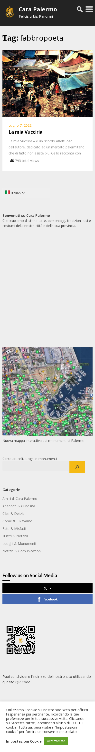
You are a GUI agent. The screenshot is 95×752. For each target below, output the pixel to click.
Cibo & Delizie (13, 513)
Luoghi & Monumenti (19, 543)
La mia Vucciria (25, 132)
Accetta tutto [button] (56, 741)
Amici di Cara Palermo (19, 498)
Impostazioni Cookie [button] (24, 741)
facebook (51, 599)
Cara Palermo (38, 9)
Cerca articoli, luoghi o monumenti (29, 458)
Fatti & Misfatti (14, 528)
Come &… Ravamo (17, 521)
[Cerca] (77, 467)
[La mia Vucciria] (47, 83)
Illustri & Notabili (15, 536)
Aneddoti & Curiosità (18, 506)
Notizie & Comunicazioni (21, 551)
